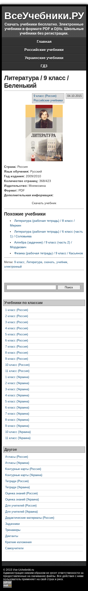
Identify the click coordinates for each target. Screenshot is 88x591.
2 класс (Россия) (16, 316)
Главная (44, 42)
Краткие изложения (18, 542)
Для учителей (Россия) (21, 505)
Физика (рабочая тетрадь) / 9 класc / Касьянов (48, 253)
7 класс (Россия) (16, 346)
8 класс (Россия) (16, 352)
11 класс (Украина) (17, 438)
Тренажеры (12, 530)
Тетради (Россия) (17, 481)
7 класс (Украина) (17, 413)
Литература (34, 262)
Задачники (12, 524)
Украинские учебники (44, 58)
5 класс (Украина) (17, 401)
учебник (61, 262)
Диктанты (11, 536)
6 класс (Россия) (16, 340)
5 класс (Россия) (16, 334)
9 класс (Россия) (45, 96)
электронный (13, 266)
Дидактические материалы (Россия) (29, 517)
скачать (49, 262)
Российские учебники (44, 50)
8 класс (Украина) (17, 419)
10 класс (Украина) (18, 432)
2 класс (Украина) (17, 383)
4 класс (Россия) (16, 328)
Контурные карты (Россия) (23, 469)
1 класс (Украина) (17, 377)
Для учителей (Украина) (21, 511)
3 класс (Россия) (16, 322)
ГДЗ (44, 66)
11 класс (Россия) (17, 371)
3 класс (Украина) (17, 389)
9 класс (19, 262)
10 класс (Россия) (17, 365)
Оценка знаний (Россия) (21, 493)
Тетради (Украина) (17, 487)
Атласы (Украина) (17, 463)
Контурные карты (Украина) (23, 475)
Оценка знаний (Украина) (22, 499)
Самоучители (14, 548)
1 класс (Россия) (16, 310)
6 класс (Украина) (17, 407)
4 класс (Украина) (17, 395)
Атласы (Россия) (16, 456)
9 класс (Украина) (17, 425)
